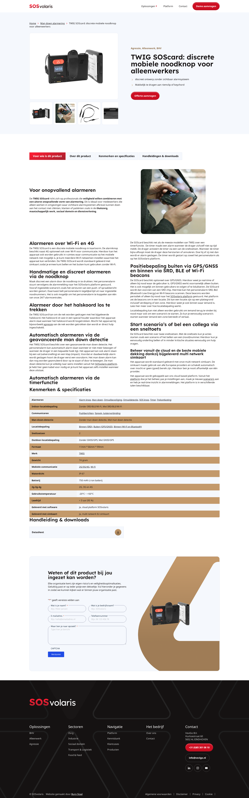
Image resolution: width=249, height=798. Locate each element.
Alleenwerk (148, 48)
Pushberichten (86, 413)
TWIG (82, 453)
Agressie (136, 48)
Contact (183, 6)
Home (32, 23)
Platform (168, 6)
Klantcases (113, 744)
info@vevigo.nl (197, 757)
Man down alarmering (52, 23)
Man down (97, 399)
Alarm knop (85, 399)
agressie (48, 324)
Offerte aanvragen (145, 95)
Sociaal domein (76, 744)
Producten (113, 749)
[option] (65, 113)
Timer (153, 399)
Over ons (151, 732)
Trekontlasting (164, 399)
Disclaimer (182, 794)
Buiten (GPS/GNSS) (103, 426)
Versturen (56, 654)
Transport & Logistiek (80, 749)
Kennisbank (113, 738)
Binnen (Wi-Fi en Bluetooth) (128, 426)
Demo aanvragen (206, 6)
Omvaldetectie (130, 399)
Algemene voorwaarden (158, 794)
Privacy (196, 794)
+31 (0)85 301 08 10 (199, 747)
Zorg (70, 732)
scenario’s (208, 379)
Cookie (209, 794)
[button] (149, 6)
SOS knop (144, 399)
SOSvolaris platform (106, 364)
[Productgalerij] (73, 66)
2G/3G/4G (84, 466)
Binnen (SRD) (85, 426)
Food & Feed (75, 755)
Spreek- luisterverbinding (107, 413)
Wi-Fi (93, 466)
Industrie (73, 738)
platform (135, 379)
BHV (159, 48)
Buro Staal (77, 794)
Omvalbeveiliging (113, 399)
